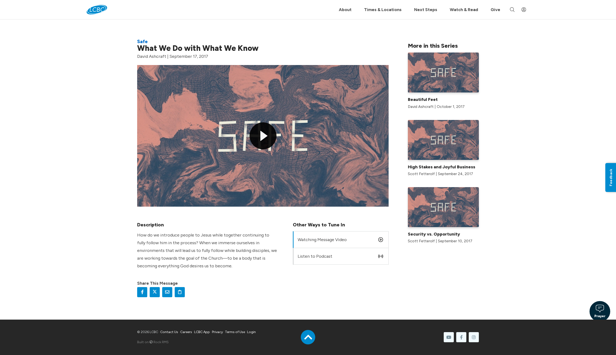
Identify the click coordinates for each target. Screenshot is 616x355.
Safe (142, 41)
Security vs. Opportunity (434, 234)
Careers (186, 332)
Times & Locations (383, 9)
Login (251, 332)
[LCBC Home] (97, 9)
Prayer (599, 316)
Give (495, 9)
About (345, 9)
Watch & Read (464, 9)
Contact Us (169, 332)
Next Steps (425, 9)
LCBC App (202, 332)
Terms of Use (235, 332)
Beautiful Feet (423, 99)
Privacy (217, 332)
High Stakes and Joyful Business (441, 167)
